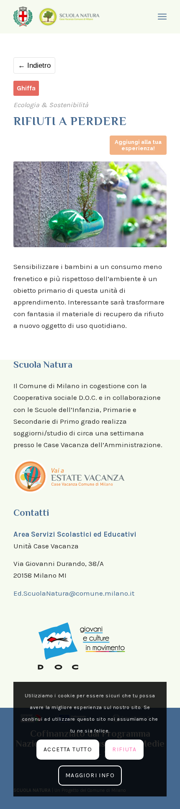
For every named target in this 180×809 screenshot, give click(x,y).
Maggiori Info (90, 775)
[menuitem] (161, 17)
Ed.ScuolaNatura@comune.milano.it (73, 593)
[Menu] (161, 17)
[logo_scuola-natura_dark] (69, 17)
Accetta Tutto (68, 749)
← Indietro (34, 65)
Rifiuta (124, 749)
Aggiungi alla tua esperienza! (138, 145)
